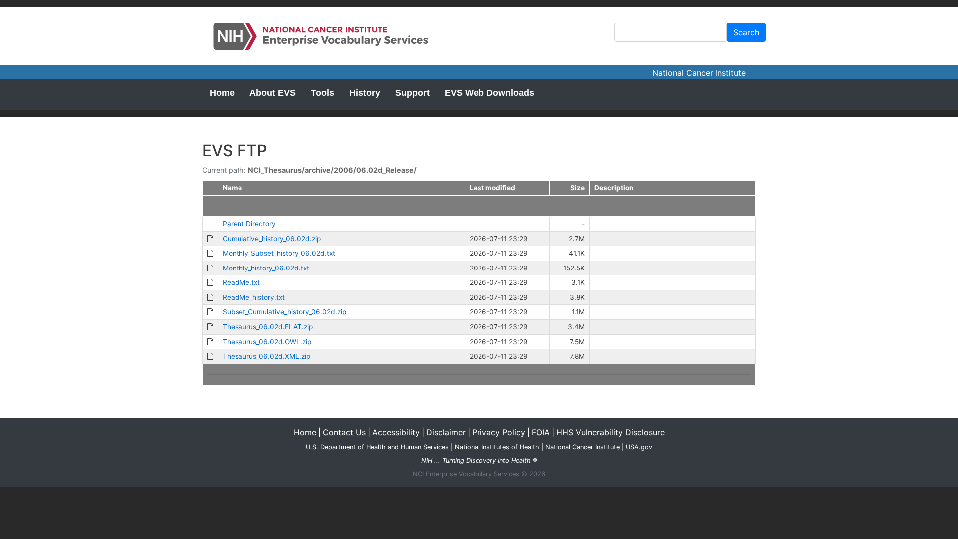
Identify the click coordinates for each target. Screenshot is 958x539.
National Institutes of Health (497, 447)
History (364, 93)
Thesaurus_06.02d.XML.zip (266, 356)
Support (412, 93)
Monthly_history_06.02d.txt (266, 268)
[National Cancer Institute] (323, 36)
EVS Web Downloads (489, 93)
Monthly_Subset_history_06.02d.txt (279, 253)
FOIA (541, 432)
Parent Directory (249, 224)
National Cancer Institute (699, 73)
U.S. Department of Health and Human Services (377, 447)
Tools (322, 93)
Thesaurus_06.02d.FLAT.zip (268, 327)
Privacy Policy (498, 432)
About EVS (272, 93)
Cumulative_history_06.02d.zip (272, 239)
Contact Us (344, 432)
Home (222, 93)
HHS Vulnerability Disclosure (610, 432)
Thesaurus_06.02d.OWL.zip (267, 342)
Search (746, 32)
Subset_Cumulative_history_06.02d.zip (284, 312)
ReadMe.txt (241, 282)
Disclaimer (446, 432)
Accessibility (396, 432)
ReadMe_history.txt (254, 297)
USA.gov (639, 447)
